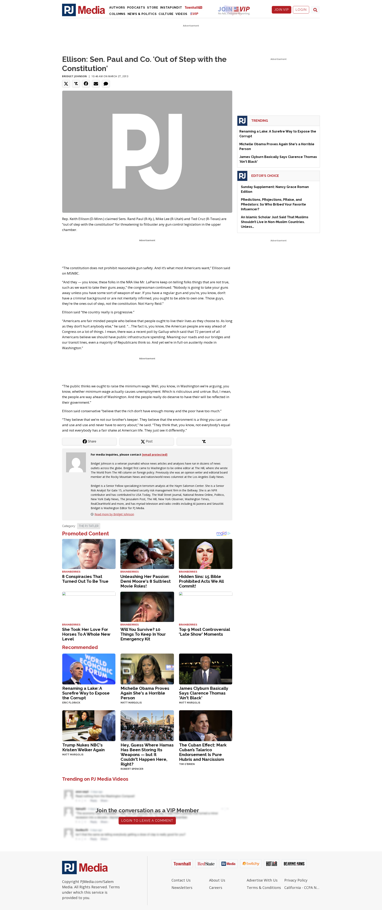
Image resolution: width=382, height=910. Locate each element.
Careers (215, 887)
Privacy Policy (295, 880)
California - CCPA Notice (302, 887)
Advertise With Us (262, 880)
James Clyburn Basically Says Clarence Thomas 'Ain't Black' (203, 693)
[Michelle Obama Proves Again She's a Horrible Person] (147, 668)
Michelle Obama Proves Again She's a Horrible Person (145, 693)
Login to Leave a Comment (147, 820)
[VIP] (194, 13)
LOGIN (301, 10)
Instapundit (171, 7)
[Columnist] (77, 462)
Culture (166, 14)
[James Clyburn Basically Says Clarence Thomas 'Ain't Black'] (205, 668)
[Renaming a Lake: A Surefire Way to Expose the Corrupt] (88, 668)
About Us (217, 880)
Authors (117, 7)
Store (152, 7)
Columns (117, 14)
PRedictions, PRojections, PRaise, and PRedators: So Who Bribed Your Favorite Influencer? (273, 204)
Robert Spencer (132, 769)
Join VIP (281, 10)
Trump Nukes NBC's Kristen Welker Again (83, 747)
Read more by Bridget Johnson (114, 514)
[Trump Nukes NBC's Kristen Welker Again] (88, 725)
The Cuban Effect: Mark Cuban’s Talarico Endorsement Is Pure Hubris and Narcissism (203, 752)
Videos (181, 14)
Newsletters (182, 887)
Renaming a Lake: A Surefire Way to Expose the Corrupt (86, 693)
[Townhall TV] (195, 7)
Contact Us (181, 880)
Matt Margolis (131, 702)
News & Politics (142, 14)
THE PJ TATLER (88, 526)
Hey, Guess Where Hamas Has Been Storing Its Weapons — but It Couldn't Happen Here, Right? (147, 754)
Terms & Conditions (264, 887)
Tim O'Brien (187, 764)
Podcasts (136, 7)
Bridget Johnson (74, 76)
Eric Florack (71, 702)
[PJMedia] (83, 9)
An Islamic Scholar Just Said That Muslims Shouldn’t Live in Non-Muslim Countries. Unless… (274, 222)
